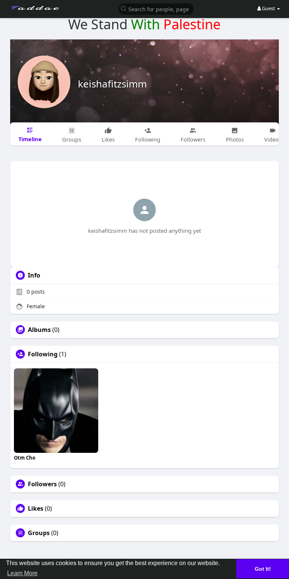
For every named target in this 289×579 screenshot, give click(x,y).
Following (43, 354)
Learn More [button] (22, 573)
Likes (35, 508)
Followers (42, 484)
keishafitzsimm (112, 83)
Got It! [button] (263, 569)
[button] (156, 8)
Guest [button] (268, 8)
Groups (39, 533)
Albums (39, 330)
